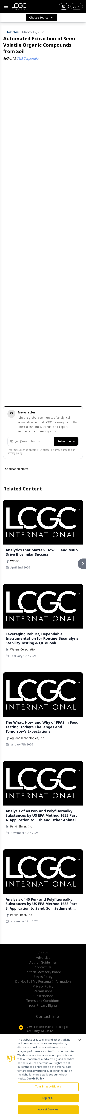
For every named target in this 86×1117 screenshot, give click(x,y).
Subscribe (64, 441)
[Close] (79, 1040)
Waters (15, 561)
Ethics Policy (43, 977)
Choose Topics (38, 17)
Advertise (43, 957)
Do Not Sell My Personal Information (43, 981)
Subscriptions (43, 996)
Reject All (48, 1098)
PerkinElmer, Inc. (21, 826)
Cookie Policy (35, 1078)
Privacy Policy (43, 986)
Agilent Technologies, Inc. (27, 738)
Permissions (43, 991)
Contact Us (43, 967)
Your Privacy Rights (43, 1005)
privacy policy (14, 453)
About (43, 953)
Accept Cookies (48, 1109)
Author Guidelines (43, 962)
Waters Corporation (23, 649)
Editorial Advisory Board (43, 972)
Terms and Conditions (43, 1000)
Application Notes (17, 469)
